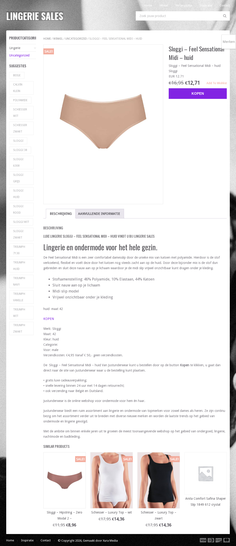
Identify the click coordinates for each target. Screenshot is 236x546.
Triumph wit (19, 313)
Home (148, 5)
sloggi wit (21, 222)
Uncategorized (76, 38)
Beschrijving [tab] (61, 213)
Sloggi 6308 (18, 162)
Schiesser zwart (20, 128)
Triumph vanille (19, 297)
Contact (225, 5)
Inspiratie (206, 5)
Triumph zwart (19, 328)
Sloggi (18, 140)
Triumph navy (19, 281)
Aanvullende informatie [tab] (99, 213)
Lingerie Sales (34, 16)
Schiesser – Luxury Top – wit (111, 512)
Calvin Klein (17, 88)
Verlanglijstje (183, 5)
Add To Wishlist (216, 83)
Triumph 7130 (19, 250)
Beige (17, 75)
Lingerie (14, 48)
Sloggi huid (18, 194)
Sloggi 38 (20, 150)
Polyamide (20, 100)
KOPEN (48, 319)
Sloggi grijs (18, 178)
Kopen (198, 93)
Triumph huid (19, 266)
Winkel (163, 5)
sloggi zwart (18, 234)
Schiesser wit (20, 113)
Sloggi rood (18, 209)
